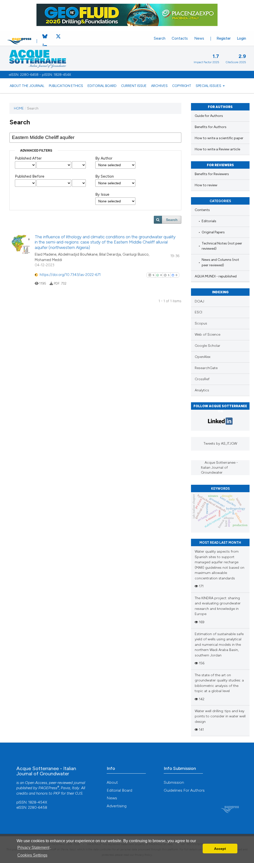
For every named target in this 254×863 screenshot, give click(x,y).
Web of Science (207, 334)
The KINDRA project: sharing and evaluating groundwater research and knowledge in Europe (218, 606)
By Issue (102, 194)
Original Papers (213, 232)
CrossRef (202, 379)
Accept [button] (220, 849)
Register (224, 38)
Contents (202, 210)
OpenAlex (202, 357)
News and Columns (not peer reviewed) (220, 262)
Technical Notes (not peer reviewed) (222, 245)
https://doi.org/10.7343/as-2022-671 (70, 274)
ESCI (198, 312)
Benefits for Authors (210, 127)
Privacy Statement (33, 847)
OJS (78, 793)
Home (19, 108)
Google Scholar (207, 346)
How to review (206, 185)
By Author (103, 158)
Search (159, 38)
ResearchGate (206, 368)
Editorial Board (102, 86)
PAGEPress (47, 788)
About (112, 782)
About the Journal (27, 86)
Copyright (181, 86)
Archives (159, 86)
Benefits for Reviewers (212, 174)
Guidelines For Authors (184, 790)
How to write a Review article (217, 149)
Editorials (209, 221)
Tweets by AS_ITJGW (220, 443)
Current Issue (134, 86)
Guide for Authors (209, 116)
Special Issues (209, 86)
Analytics (202, 390)
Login (241, 38)
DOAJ (199, 301)
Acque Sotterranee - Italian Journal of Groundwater (219, 467)
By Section (104, 176)
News (199, 38)
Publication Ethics (66, 86)
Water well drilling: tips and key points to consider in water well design (220, 716)
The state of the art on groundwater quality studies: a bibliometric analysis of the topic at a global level (219, 683)
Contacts (180, 38)
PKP (56, 793)
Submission (174, 782)
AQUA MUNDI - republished (216, 276)
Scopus (201, 323)
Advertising (117, 806)
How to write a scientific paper (219, 138)
